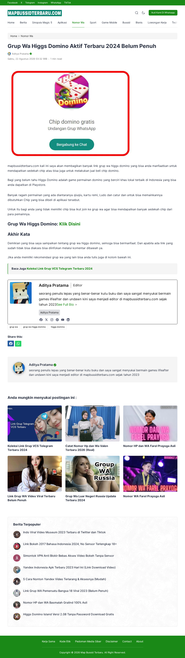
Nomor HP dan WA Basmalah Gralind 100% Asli (55, 602)
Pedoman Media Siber (88, 641)
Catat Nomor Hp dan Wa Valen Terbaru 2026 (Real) (86, 448)
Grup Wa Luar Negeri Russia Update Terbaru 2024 (90, 498)
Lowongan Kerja (157, 22)
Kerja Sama (48, 641)
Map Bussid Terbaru (92, 652)
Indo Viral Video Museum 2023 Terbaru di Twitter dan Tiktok (64, 532)
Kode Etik (65, 641)
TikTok (67, 2)
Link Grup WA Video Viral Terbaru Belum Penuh (31, 498)
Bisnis (139, 22)
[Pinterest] (57, 320)
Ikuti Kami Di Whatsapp (163, 12)
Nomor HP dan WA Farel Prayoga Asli (149, 446)
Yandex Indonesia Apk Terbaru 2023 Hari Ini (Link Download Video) (69, 567)
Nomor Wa (78, 22)
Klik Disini (69, 224)
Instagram (43, 2)
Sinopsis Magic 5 (42, 22)
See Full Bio (65, 304)
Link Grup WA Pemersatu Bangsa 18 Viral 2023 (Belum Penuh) (65, 591)
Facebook (13, 2)
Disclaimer (112, 641)
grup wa (14, 326)
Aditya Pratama (41, 365)
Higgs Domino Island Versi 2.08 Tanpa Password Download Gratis (68, 614)
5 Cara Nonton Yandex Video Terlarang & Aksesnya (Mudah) (64, 579)
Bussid (126, 22)
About (139, 641)
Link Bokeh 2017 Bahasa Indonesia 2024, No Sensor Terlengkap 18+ (70, 544)
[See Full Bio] (76, 304)
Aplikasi (62, 22)
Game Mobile (109, 22)
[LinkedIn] (68, 320)
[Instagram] (52, 320)
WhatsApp (56, 2)
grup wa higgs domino (34, 326)
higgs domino (58, 326)
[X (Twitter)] (46, 320)
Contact (127, 641)
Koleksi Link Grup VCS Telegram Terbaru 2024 (59, 268)
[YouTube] (63, 320)
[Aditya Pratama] (21, 373)
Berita (23, 22)
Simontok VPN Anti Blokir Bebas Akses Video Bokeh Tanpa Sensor (68, 555)
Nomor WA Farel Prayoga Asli (144, 496)
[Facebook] (41, 320)
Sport (93, 22)
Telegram (30, 2)
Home (11, 22)
